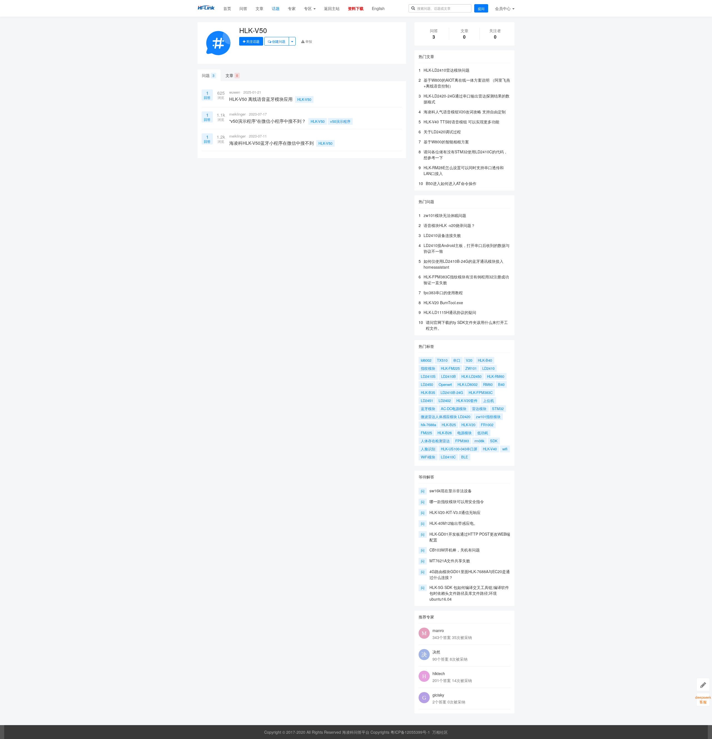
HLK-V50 (304, 99)
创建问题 (278, 41)
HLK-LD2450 (471, 376)
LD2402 (445, 400)
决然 (436, 652)
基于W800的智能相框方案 (446, 141)
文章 (259, 8)
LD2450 (427, 384)
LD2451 (427, 400)
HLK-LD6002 (468, 384)
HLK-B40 (485, 360)
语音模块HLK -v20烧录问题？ (449, 225)
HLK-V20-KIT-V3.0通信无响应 (455, 512)
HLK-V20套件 (467, 400)
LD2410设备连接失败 (442, 235)
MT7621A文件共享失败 (449, 560)
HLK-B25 (449, 424)
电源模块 (464, 432)
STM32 (498, 408)
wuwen (234, 92)
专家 (292, 8)
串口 (456, 360)
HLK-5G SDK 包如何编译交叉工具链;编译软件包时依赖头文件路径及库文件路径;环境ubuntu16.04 (469, 593)
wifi (505, 448)
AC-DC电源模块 (453, 408)
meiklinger (237, 114)
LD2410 (488, 368)
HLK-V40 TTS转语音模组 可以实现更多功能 (461, 121)
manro (438, 630)
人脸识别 (428, 448)
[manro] (424, 633)
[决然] (424, 654)
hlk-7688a (428, 424)
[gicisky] (424, 697)
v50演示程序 (340, 121)
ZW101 (471, 368)
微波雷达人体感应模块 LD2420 (445, 416)
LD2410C (448, 457)
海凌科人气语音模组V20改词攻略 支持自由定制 (465, 111)
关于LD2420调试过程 (442, 131)
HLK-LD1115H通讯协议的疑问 (450, 312)
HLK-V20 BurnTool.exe (443, 302)
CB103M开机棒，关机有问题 (454, 550)
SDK (494, 440)
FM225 (426, 432)
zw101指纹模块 (488, 416)
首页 (227, 8)
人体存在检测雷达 (435, 440)
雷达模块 (479, 408)
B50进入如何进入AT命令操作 (451, 183)
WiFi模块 (428, 457)
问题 (208, 75)
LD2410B (448, 376)
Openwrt (445, 384)
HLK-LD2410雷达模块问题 (446, 70)
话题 (276, 8)
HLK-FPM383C (481, 392)
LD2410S (428, 376)
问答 (243, 8)
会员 (503, 8)
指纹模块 (428, 368)
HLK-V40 (490, 448)
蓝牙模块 (428, 408)
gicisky (438, 695)
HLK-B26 (444, 432)
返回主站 (332, 8)
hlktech (438, 673)
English (378, 8)
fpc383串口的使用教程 (443, 292)
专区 (308, 8)
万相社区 (440, 732)
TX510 (442, 360)
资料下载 (356, 8)
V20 (469, 360)
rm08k (479, 440)
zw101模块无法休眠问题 (445, 215)
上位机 (488, 400)
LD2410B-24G (452, 392)
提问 (481, 8)
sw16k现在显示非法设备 (450, 490)
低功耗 (482, 432)
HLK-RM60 (495, 376)
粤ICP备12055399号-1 (410, 732)
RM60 (488, 384)
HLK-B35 (428, 392)
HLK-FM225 (450, 368)
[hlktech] (424, 676)
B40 (501, 384)
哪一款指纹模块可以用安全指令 (456, 501)
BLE (464, 457)
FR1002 (487, 424)
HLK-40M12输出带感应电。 (453, 523)
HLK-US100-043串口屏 (459, 448)
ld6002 (426, 360)
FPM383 (462, 440)
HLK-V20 (468, 424)
